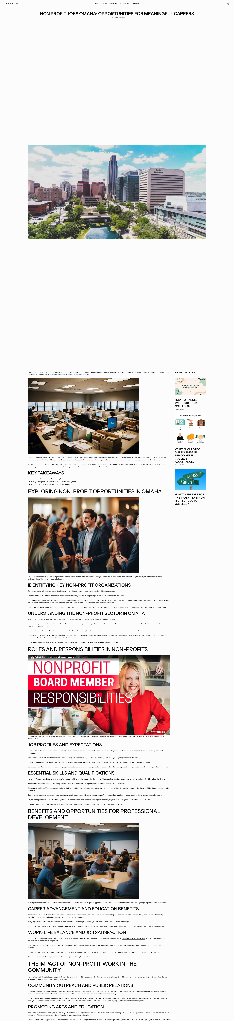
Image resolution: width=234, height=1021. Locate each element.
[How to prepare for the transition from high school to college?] (190, 479)
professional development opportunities (89, 903)
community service (108, 619)
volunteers (124, 762)
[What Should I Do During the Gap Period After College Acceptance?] (190, 428)
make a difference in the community (117, 372)
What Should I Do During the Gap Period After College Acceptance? (187, 455)
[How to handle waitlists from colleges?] (190, 386)
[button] (103, 3)
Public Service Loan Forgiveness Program (74, 926)
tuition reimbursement (75, 915)
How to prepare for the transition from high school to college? (190, 499)
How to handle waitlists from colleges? (186, 403)
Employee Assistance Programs (133, 938)
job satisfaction (58, 957)
